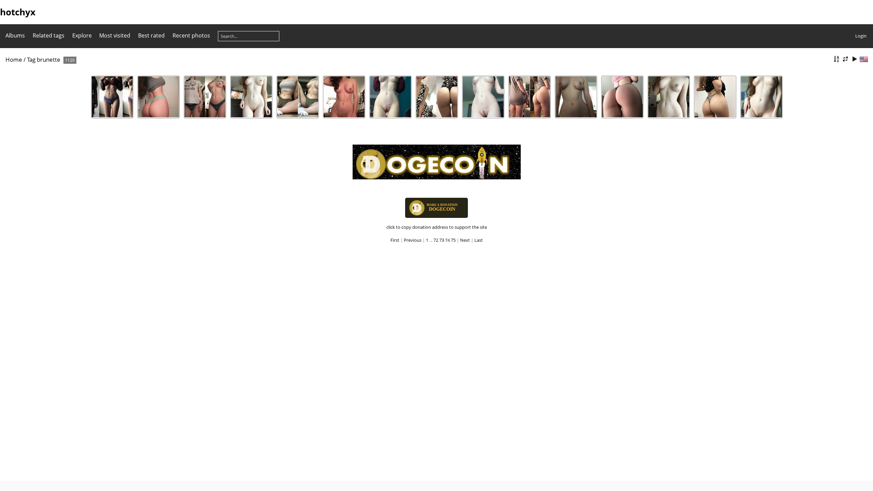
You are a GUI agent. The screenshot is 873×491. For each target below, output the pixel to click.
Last (478, 240)
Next (465, 240)
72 (435, 240)
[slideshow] (854, 59)
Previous (412, 240)
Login (861, 36)
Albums (15, 35)
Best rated (151, 35)
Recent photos (191, 35)
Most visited (114, 35)
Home (13, 59)
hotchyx (17, 12)
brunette (48, 59)
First (394, 240)
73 (441, 240)
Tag (31, 59)
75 (453, 240)
